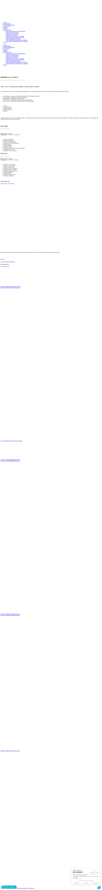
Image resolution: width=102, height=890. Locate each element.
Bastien (32, 888)
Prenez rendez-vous (10, 887)
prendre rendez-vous (5, 181)
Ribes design (24, 888)
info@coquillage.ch (5, 264)
